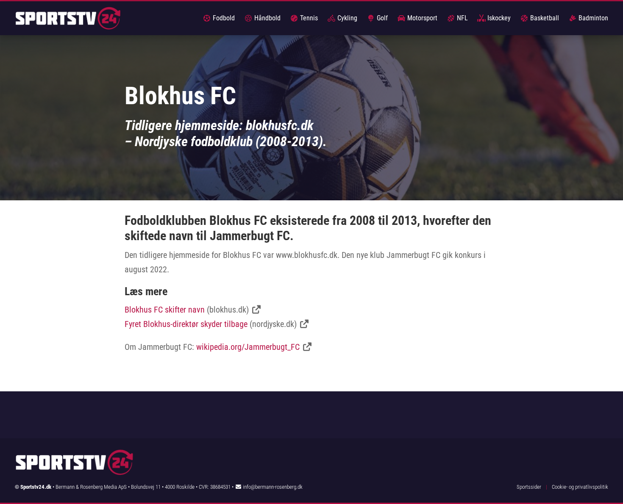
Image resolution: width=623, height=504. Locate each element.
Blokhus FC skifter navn (165, 310)
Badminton (592, 18)
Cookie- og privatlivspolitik (580, 487)
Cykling (346, 18)
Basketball (543, 18)
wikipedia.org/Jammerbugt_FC (248, 347)
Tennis (308, 18)
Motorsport (421, 18)
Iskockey (498, 18)
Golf (381, 18)
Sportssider (529, 487)
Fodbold (223, 18)
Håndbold (267, 18)
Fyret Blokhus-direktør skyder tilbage (186, 324)
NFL (461, 18)
